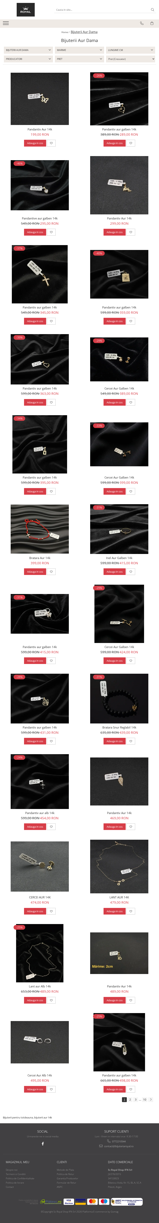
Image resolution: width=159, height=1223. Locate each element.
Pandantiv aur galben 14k (119, 129)
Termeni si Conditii (16, 1174)
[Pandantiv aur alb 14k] (40, 781)
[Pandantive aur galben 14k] (40, 185)
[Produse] (6, 24)
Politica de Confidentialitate (20, 1178)
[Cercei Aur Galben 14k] (119, 359)
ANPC (60, 1187)
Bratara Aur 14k (39, 558)
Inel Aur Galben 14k (119, 558)
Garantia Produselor (67, 1178)
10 (144, 1099)
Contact (10, 1187)
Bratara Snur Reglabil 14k (119, 727)
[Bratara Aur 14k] (40, 529)
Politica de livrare (15, 1182)
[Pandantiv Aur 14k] (40, 99)
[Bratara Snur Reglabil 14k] (119, 698)
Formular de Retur (66, 1182)
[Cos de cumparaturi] (152, 23)
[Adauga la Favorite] (51, 143)
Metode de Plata (65, 1169)
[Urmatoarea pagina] (150, 1099)
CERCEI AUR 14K (40, 897)
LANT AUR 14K (119, 897)
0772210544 (118, 1141)
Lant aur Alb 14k (40, 986)
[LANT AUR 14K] (119, 867)
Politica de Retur (65, 1174)
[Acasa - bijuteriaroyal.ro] (25, 10)
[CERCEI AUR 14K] (40, 866)
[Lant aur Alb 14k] (40, 953)
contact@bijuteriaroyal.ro (119, 1146)
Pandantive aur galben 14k (40, 218)
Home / (65, 32)
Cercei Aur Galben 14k (119, 388)
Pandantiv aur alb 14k (39, 813)
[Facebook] (42, 1143)
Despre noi (11, 1169)
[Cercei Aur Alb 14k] (40, 1042)
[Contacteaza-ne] (141, 23)
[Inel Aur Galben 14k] (119, 529)
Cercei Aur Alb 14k (40, 1075)
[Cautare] (152, 10)
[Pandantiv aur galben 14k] (119, 98)
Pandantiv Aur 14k (40, 129)
